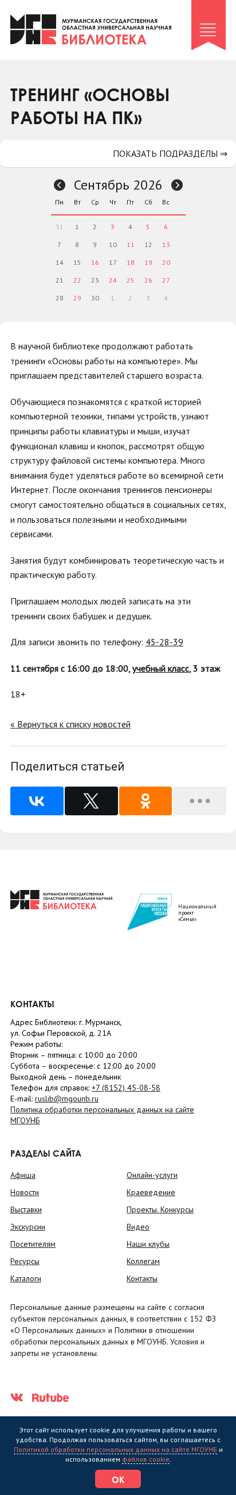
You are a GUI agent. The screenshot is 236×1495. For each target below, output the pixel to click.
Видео (138, 1227)
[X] (91, 801)
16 (95, 262)
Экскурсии (27, 1227)
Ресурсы (25, 1261)
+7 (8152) (126, 1087)
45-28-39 (164, 642)
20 (166, 262)
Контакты (142, 1278)
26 (148, 280)
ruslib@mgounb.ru (67, 1098)
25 (131, 280)
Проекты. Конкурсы (160, 1209)
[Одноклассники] (145, 801)
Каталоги (25, 1278)
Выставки (26, 1209)
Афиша (23, 1175)
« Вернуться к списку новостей (70, 724)
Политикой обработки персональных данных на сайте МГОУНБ (115, 1449)
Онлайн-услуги (152, 1175)
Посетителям (33, 1244)
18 (131, 262)
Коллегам (143, 1261)
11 (131, 244)
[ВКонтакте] (37, 801)
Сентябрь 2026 (118, 185)
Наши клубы (148, 1244)
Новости (24, 1192)
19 (148, 262)
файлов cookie (146, 1459)
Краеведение (151, 1192)
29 (77, 298)
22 (77, 280)
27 (166, 280)
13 (166, 244)
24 (113, 280)
